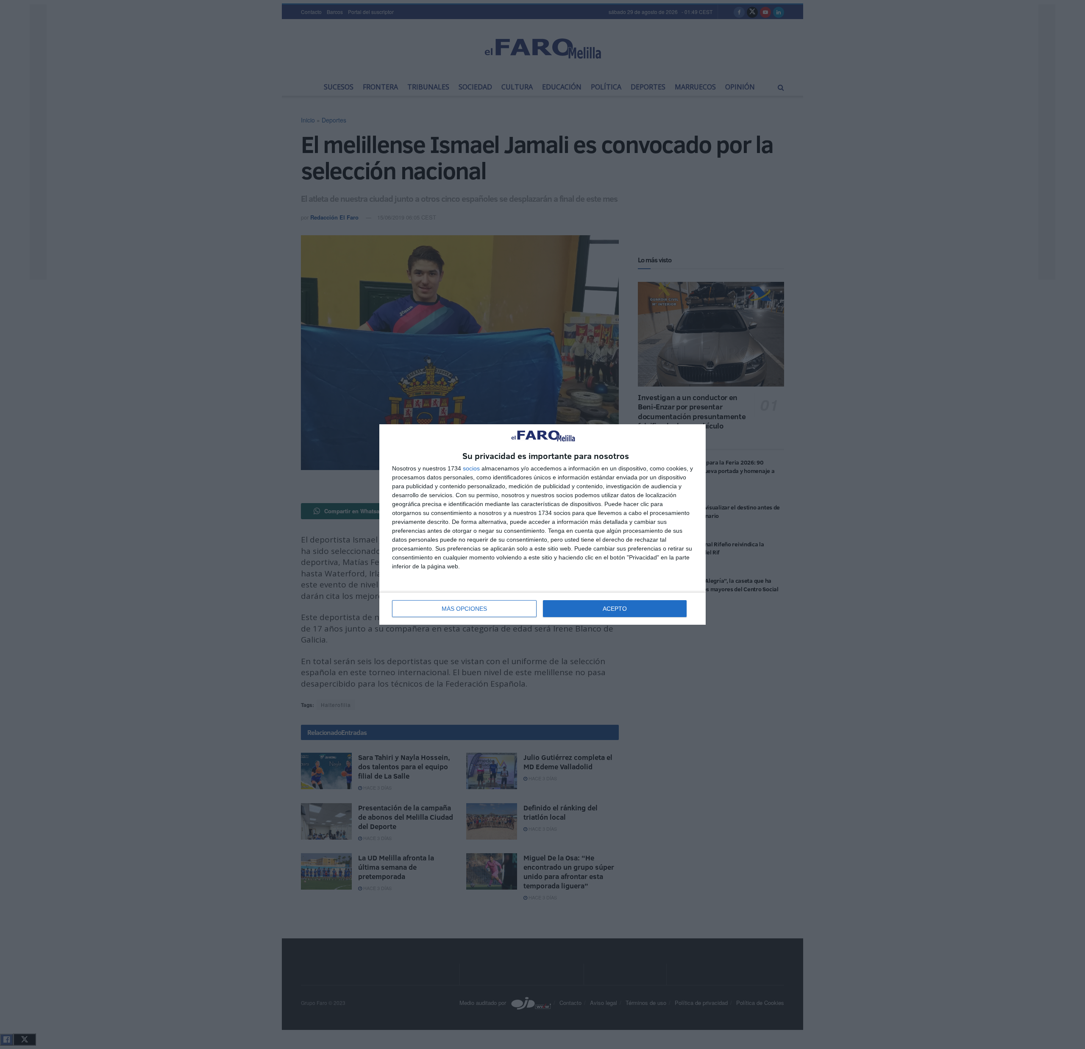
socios (471, 468)
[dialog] (542, 524)
